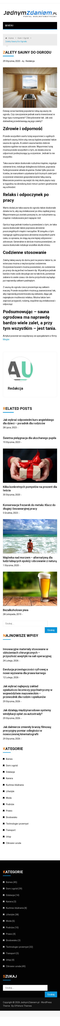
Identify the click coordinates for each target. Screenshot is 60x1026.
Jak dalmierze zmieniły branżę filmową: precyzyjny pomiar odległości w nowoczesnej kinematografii (27, 730)
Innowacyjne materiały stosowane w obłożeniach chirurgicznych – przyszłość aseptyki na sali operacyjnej (27, 653)
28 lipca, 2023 (10, 427)
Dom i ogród (12, 765)
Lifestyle (10, 791)
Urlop (8, 836)
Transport (11, 830)
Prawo (9, 811)
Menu (10, 25)
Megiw (6, 339)
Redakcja (30, 61)
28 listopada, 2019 (12, 614)
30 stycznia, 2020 (11, 494)
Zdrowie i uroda (13, 843)
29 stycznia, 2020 (11, 61)
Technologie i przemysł (17, 823)
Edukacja (10, 772)
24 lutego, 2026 (10, 660)
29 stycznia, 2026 (11, 701)
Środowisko (11, 817)
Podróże (10, 804)
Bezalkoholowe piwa (15, 610)
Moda (9, 798)
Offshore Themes (23, 1006)
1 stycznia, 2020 (11, 565)
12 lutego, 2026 (10, 677)
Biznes (9, 759)
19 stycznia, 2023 (11, 442)
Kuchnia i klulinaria (15, 785)
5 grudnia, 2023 (10, 513)
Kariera (9, 778)
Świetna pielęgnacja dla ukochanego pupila (29, 438)
